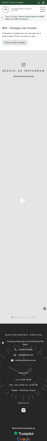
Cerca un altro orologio (15, 42)
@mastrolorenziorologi (23, 76)
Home (7, 16)
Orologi (14, 16)
